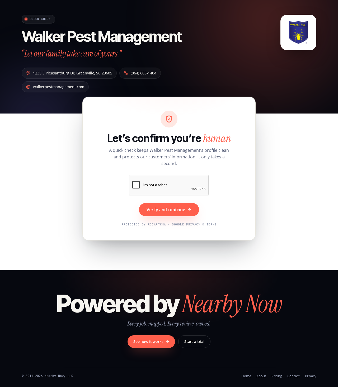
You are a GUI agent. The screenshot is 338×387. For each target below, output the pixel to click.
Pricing (276, 376)
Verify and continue (166, 210)
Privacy (310, 376)
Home (246, 376)
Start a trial (194, 341)
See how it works (148, 341)
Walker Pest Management (101, 36)
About (261, 376)
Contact (293, 376)
